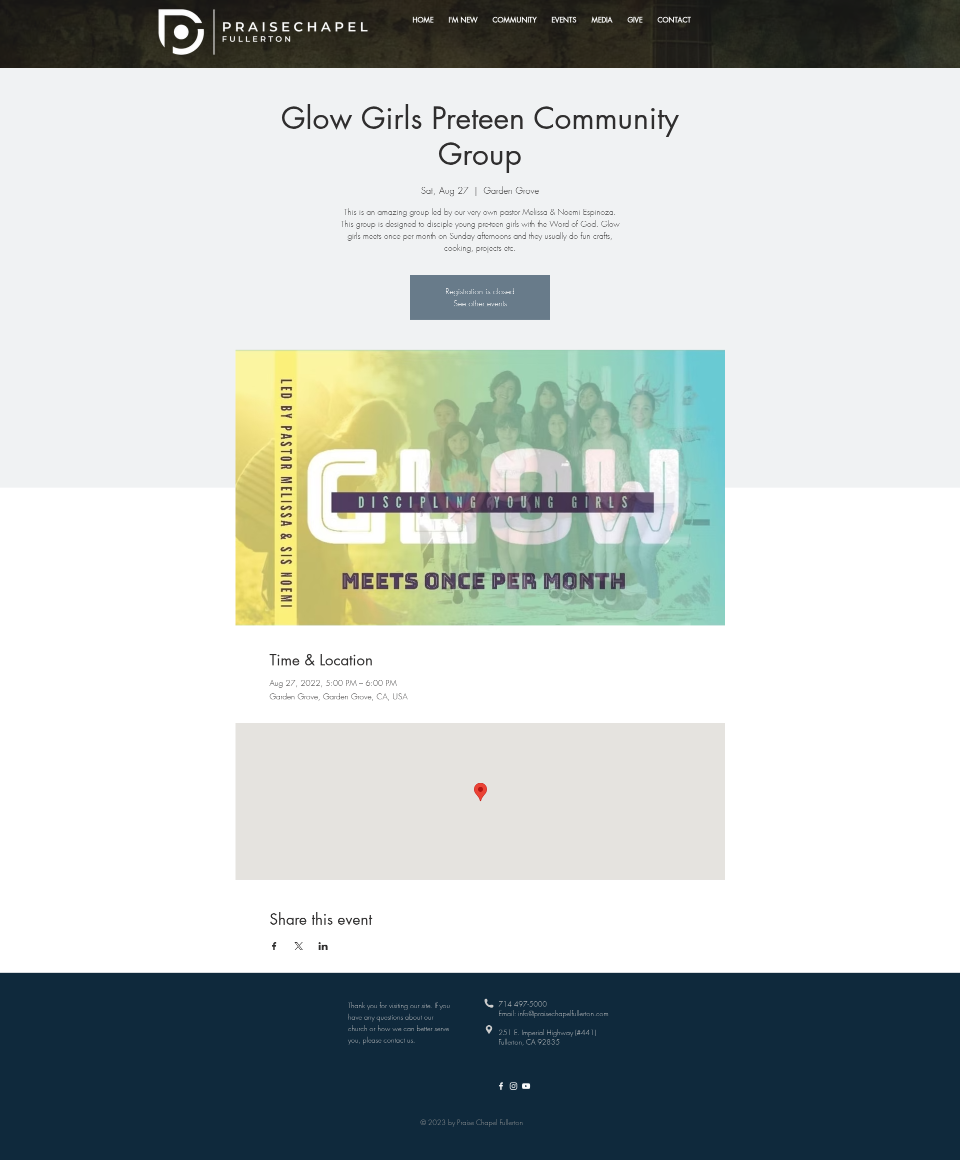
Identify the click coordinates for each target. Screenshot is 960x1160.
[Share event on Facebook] (274, 946)
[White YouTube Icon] (526, 1086)
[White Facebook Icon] (501, 1086)
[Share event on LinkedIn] (323, 946)
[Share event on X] (299, 946)
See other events (480, 303)
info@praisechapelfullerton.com (563, 1013)
